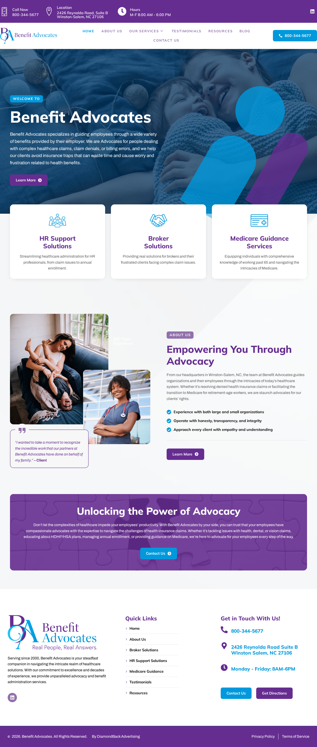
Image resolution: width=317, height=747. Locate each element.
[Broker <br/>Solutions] (158, 220)
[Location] (49, 11)
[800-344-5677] (224, 629)
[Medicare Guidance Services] (259, 220)
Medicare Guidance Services (259, 242)
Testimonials (187, 31)
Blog (244, 31)
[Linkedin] (312, 11)
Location (64, 7)
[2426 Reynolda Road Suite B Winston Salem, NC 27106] (224, 645)
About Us (111, 31)
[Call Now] (4, 11)
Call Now (20, 9)
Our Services (144, 31)
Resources (220, 31)
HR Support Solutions (57, 242)
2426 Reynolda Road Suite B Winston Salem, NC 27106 (264, 650)
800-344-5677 (247, 631)
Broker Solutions (158, 242)
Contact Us (166, 40)
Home (88, 31)
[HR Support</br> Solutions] (57, 220)
